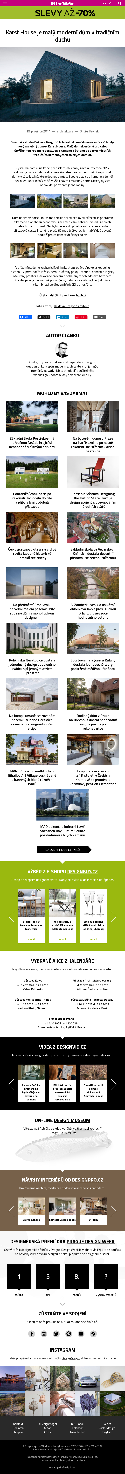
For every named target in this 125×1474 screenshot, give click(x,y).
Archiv (48, 1432)
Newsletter (77, 1432)
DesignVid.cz (71, 1047)
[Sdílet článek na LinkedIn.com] (62, 317)
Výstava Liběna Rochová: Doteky (92, 1000)
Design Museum (72, 1120)
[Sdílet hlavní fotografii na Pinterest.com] (81, 317)
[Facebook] (31, 1333)
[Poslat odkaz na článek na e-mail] (99, 317)
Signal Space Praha (61, 1019)
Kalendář (77, 1428)
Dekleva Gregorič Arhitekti (71, 305)
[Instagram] (44, 1333)
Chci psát (18, 1432)
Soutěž (107, 1424)
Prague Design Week (91, 1241)
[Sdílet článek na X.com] (43, 317)
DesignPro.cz (87, 1179)
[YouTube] (81, 1333)
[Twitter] (56, 1333)
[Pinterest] (68, 1333)
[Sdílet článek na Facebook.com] (25, 317)
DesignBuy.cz (82, 871)
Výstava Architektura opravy (92, 981)
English (106, 1432)
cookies (93, 1457)
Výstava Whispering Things (33, 1000)
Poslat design (107, 1428)
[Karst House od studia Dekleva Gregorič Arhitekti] (62, 84)
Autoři (47, 1428)
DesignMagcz (71, 1358)
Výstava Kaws (33, 981)
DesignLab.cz (70, 1467)
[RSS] (93, 1333)
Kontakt (18, 1424)
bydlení (81, 295)
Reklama (18, 1428)
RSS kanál (77, 1424)
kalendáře (81, 961)
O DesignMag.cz (47, 1424)
